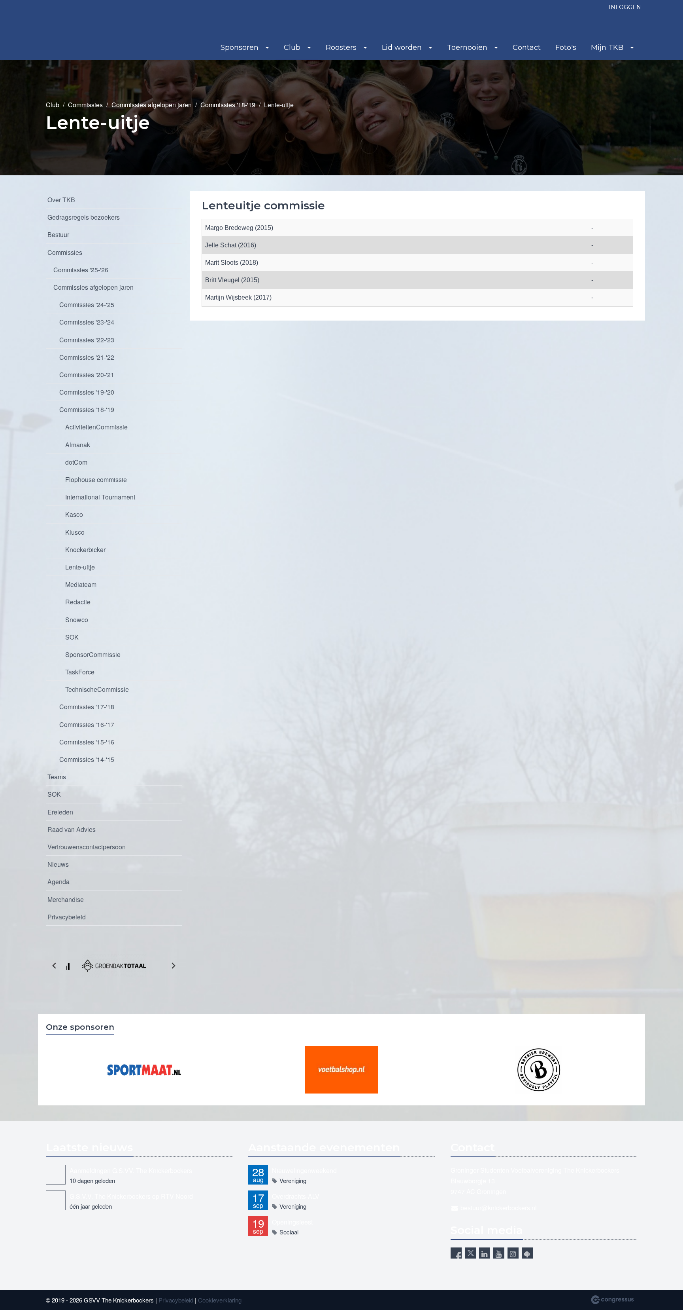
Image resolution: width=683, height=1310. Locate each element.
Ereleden (60, 811)
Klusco (75, 532)
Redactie (78, 601)
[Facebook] (456, 1253)
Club (292, 47)
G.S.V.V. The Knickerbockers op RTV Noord (131, 1196)
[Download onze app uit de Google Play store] (527, 1253)
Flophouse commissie (96, 479)
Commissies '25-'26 (80, 269)
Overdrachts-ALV (295, 1196)
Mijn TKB (607, 47)
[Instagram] (513, 1253)
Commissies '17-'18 (86, 706)
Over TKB (61, 199)
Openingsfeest (292, 1221)
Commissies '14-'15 (86, 759)
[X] (470, 1253)
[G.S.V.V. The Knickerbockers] (61, 31)
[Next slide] (173, 966)
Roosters (341, 47)
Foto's (565, 47)
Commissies (85, 104)
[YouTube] (498, 1253)
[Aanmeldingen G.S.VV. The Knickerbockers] (56, 1175)
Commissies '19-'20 (86, 392)
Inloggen (625, 7)
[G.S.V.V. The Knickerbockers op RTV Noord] (56, 1200)
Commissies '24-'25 (86, 304)
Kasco (74, 514)
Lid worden (402, 47)
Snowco (76, 619)
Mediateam (80, 584)
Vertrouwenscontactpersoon (86, 846)
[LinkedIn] (484, 1253)
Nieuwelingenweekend (304, 1170)
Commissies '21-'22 (86, 357)
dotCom (76, 462)
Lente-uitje (80, 566)
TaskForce (79, 671)
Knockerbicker (85, 549)
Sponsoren (239, 47)
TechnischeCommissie (97, 689)
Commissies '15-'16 (86, 741)
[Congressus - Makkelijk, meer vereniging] (612, 1299)
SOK (72, 637)
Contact (527, 47)
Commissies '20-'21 (86, 374)
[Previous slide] (54, 966)
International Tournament (100, 496)
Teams (56, 776)
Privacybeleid (66, 916)
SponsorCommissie (93, 654)
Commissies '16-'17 (86, 724)
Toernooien (467, 47)
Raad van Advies (71, 829)
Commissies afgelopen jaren (151, 104)
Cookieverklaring (220, 1300)
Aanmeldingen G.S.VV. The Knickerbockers (131, 1170)
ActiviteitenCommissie (96, 426)
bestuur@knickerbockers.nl (498, 1207)
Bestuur (58, 234)
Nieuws (58, 864)
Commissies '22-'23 (86, 339)
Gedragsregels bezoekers (83, 217)
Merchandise (65, 899)
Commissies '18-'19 (227, 104)
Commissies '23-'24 (86, 322)
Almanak (77, 444)
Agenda (58, 881)
